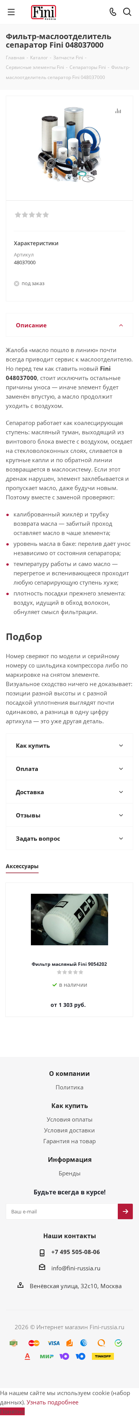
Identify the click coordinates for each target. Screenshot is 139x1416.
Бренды (70, 1173)
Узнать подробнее (52, 1402)
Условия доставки (69, 1130)
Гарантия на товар (69, 1141)
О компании (69, 1073)
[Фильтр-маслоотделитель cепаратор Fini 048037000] (69, 145)
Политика (69, 1087)
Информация (70, 1159)
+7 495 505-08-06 (75, 1252)
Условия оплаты (70, 1119)
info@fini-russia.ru (75, 1268)
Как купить (69, 1105)
